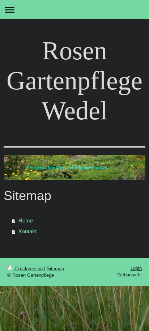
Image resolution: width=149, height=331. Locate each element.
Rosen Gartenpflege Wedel (74, 80)
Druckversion (29, 268)
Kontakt (27, 231)
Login (136, 268)
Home (25, 220)
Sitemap (55, 268)
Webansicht (129, 274)
